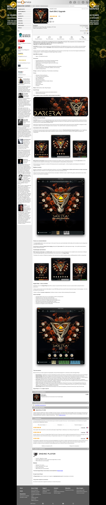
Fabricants (21, 9)
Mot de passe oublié (80, 490)
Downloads (45, 491)
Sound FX (20, 16)
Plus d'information (49, 38)
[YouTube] (63, 503)
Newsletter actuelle (23, 497)
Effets (20, 18)
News (21, 488)
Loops (20, 13)
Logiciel (20, 20)
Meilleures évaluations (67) (47, 445)
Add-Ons (20, 23)
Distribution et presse (35, 491)
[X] (53, 503)
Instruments (38, 6)
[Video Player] (50, 22)
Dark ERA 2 (43, 395)
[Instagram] (73, 503)
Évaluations (72, 38)
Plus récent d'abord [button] (41, 424)
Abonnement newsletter (24, 495)
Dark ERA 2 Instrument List (40, 405)
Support (27, 6)
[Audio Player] (53, 22)
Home (34, 6)
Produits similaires (38, 38)
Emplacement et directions (59, 491)
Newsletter (20, 6)
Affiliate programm (34, 500)
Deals (20, 27)
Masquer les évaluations (74, 445)
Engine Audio (53, 8)
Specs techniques (82, 38)
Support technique (46, 490)
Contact (55, 490)
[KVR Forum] (32, 503)
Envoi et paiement (34, 490)
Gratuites (21, 25)
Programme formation (69, 490)
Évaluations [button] (60, 424)
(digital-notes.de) (62, 415)
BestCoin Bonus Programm (82, 491)
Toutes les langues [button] (78, 424)
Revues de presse (60, 38)
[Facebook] (43, 503)
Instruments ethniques (44, 6)
